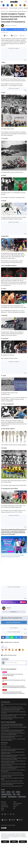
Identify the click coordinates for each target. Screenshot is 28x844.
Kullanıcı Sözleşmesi (17, 803)
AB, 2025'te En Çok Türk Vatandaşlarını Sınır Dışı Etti (13, 681)
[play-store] (12, 820)
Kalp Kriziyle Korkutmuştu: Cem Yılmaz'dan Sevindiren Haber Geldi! (12, 675)
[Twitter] (8, 814)
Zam (13, 791)
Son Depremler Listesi (5, 746)
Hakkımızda (3, 801)
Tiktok (18, 794)
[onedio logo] (13, 828)
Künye (14, 806)
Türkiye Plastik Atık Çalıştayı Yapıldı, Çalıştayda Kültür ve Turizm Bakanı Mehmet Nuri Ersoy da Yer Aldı (14, 686)
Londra (12, 192)
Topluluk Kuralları (4, 806)
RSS (14, 808)
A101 (14, 794)
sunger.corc (11, 25)
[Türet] (20, 5)
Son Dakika (4, 796)
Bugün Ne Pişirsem (12, 796)
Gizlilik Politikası (4, 805)
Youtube (18, 791)
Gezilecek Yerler (22, 796)
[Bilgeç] (24, 5)
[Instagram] (2, 814)
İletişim (2, 809)
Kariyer (14, 801)
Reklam (2, 808)
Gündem (4, 678)
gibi (12, 279)
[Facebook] (5, 814)
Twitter (3, 791)
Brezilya (3, 482)
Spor (7, 11)
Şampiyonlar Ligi (14, 512)
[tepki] (2, 649)
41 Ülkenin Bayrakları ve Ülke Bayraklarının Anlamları (12, 780)
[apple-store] (4, 820)
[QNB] (16, 5)
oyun (2, 42)
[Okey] (8, 5)
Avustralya (13, 397)
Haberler (3, 11)
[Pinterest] (14, 814)
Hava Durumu (4, 744)
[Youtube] (11, 814)
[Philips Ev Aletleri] (3, 5)
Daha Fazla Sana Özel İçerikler (13, 622)
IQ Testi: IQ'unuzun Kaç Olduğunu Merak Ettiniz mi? (12, 786)
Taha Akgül (20, 310)
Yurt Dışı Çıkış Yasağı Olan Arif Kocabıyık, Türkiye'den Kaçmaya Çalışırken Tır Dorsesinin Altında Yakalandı (13, 692)
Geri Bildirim (3, 803)
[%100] (12, 5)
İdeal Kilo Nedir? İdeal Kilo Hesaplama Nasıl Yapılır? (11, 772)
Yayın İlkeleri (16, 805)
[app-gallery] (20, 820)
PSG (25, 510)
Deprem (8, 791)
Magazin (4, 672)
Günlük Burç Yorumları (6, 794)
